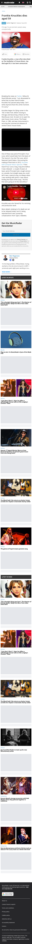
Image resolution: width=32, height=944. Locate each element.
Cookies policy (6, 915)
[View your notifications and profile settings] (19, 2)
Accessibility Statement (8, 922)
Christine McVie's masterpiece (16, 6)
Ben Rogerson (12, 23)
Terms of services (21, 239)
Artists (3, 11)
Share (5, 54)
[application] (16, 139)
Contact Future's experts (8, 904)
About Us (4, 900)
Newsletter (27, 54)
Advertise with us (6, 919)
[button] (2, 2)
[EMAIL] (13, 260)
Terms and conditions (8, 908)
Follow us (18, 54)
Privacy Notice (23, 241)
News (3, 23)
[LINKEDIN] (10, 260)
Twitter (19, 96)
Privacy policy (5, 911)
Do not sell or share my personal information (14, 930)
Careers (4, 926)
